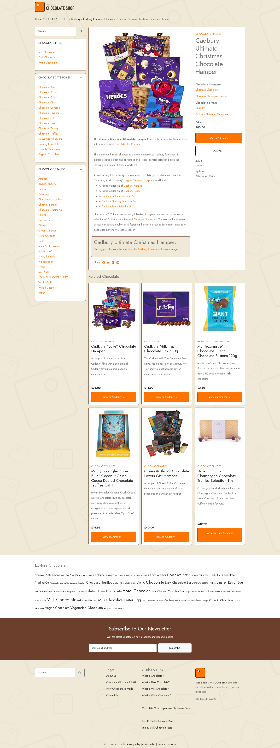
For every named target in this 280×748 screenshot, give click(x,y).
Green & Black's (47, 230)
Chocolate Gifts (47, 118)
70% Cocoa (52, 575)
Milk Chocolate (46, 52)
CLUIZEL (43, 215)
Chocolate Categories (54, 77)
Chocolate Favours (48, 113)
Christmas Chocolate (206, 90)
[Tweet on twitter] (108, 262)
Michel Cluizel (40, 601)
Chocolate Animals (140, 575)
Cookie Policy (148, 744)
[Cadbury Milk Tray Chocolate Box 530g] (167, 308)
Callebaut (43, 194)
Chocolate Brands (51, 169)
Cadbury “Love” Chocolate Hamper (113, 348)
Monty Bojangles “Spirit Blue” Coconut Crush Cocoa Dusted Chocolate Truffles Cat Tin (112, 478)
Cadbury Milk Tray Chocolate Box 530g (161, 348)
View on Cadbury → (113, 397)
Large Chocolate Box (194, 591)
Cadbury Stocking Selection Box (119, 201)
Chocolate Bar (157, 575)
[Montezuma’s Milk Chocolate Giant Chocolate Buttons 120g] (220, 308)
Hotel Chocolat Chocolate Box (167, 591)
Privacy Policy (133, 744)
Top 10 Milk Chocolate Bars (157, 728)
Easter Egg (235, 582)
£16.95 (95, 527)
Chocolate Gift (213, 575)
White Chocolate (47, 63)
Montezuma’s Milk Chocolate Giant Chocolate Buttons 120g (217, 350)
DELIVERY (219, 151)
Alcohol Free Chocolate (73, 575)
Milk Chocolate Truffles (152, 600)
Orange (205, 600)
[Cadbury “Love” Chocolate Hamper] (114, 308)
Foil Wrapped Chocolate (74, 591)
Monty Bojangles (47, 256)
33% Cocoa (39, 575)
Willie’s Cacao (46, 288)
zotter (41, 293)
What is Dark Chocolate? (156, 682)
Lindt (41, 241)
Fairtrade (39, 591)
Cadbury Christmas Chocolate (99, 19)
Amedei (42, 179)
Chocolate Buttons (48, 97)
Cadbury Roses (132, 191)
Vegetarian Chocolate (86, 607)
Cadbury (75, 19)
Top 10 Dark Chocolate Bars (157, 721)
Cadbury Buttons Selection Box (119, 196)
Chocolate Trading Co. (50, 210)
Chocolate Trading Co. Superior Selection (67, 583)
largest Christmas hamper (138, 180)
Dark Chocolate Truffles (204, 582)
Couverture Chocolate (50, 139)
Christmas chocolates (145, 219)
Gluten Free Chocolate (104, 591)
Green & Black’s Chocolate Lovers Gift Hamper (166, 473)
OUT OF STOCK (219, 138)
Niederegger (45, 262)
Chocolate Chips (47, 102)
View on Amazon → (220, 397)
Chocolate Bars (46, 87)
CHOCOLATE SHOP (56, 19)
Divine (41, 225)
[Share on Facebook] (104, 262)
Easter (221, 582)
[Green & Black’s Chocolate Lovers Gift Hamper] (167, 433)
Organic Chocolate (48, 154)
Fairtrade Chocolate (53, 591)
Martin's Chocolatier (49, 246)
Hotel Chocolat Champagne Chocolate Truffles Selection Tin (216, 475)
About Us (111, 676)
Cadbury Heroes (133, 186)
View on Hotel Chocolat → (220, 535)
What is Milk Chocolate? (155, 689)
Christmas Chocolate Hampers (211, 96)
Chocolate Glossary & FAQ (121, 682)
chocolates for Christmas (128, 144)
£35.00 (96, 388)
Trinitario (237, 600)
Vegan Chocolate (57, 607)
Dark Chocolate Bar (178, 582)
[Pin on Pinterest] (113, 262)
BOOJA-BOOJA (47, 184)
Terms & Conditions (166, 744)
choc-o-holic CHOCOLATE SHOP (211, 682)
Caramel (108, 575)
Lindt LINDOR (216, 591)
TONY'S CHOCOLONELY (53, 277)
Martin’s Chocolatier (232, 591)
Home (38, 19)
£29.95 (202, 524)
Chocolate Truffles (48, 134)
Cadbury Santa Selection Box (118, 206)
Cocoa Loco (45, 220)
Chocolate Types (50, 43)
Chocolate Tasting (48, 128)
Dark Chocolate (47, 57)
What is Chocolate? (153, 676)
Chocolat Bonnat (47, 205)
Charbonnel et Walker (50, 199)
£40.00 (149, 527)
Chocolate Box (177, 574)
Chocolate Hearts (48, 123)
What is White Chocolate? (156, 695)
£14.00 (148, 388)
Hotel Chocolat (46, 236)
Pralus (41, 267)
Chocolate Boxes (47, 92)
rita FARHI (44, 272)
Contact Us (112, 695)
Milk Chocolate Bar (87, 600)
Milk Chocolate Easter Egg (119, 600)
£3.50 (201, 388)
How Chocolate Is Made (119, 689)
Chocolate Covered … (50, 108)
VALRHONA (45, 282)
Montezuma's (45, 251)
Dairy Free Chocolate (124, 583)
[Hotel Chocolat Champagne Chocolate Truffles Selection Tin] (220, 433)
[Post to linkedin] (118, 262)
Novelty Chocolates (49, 149)
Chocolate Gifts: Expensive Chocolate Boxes (166, 708)
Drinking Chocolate (48, 144)
